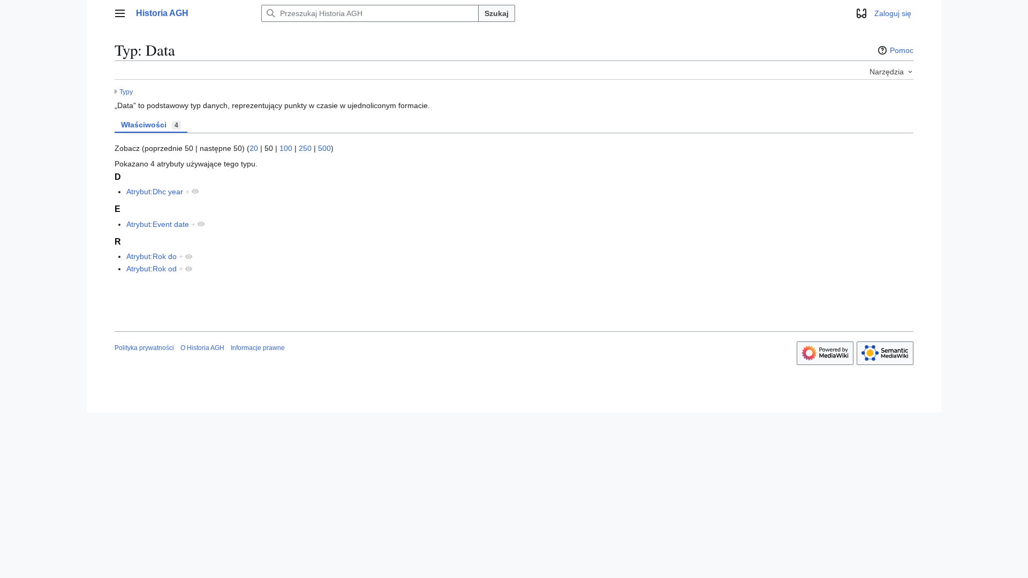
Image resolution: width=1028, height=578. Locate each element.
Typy (126, 91)
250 (305, 148)
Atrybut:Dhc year (154, 191)
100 (285, 148)
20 (254, 148)
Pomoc (901, 50)
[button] (119, 13)
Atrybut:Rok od (151, 268)
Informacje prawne (258, 348)
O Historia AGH (202, 348)
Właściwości (149, 124)
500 (324, 148)
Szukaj (497, 13)
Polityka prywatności (144, 348)
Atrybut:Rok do (151, 256)
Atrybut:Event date (157, 224)
